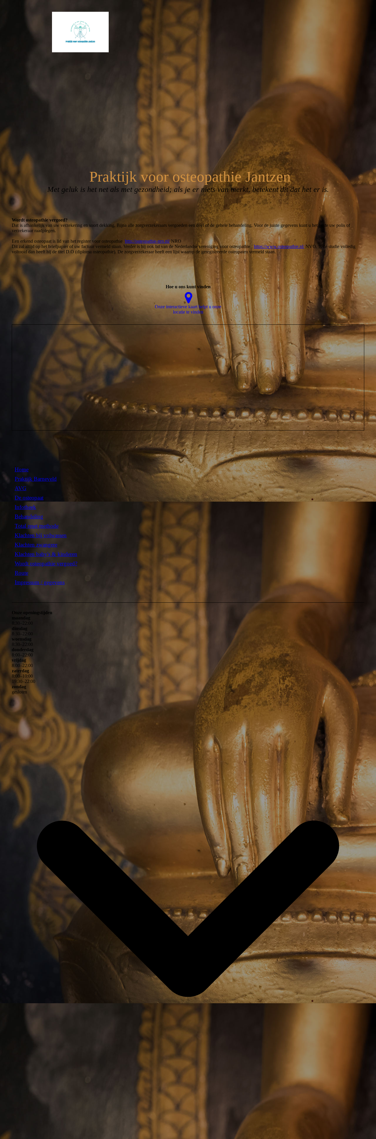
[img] (60, 32)
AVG (20, 488)
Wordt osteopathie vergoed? (46, 563)
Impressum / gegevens (40, 582)
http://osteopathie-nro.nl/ (147, 241)
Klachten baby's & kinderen (46, 554)
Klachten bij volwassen (41, 535)
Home (21, 469)
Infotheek (25, 507)
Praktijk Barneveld (36, 479)
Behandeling (29, 516)
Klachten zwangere (36, 545)
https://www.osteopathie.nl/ (279, 246)
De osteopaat (29, 498)
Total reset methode (36, 526)
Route (21, 573)
